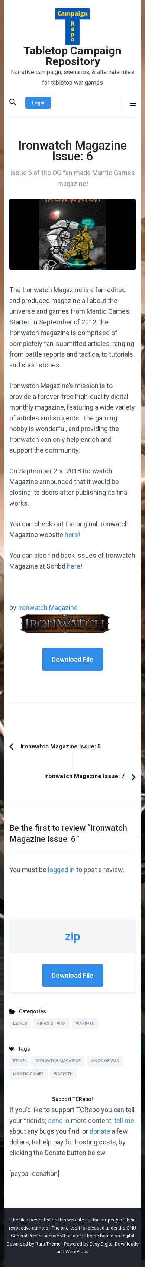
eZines (20, 1023)
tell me (124, 1120)
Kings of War (51, 1023)
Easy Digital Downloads (114, 1244)
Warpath (85, 1023)
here (71, 535)
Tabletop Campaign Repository (72, 56)
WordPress (76, 1251)
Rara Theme (48, 1244)
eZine (19, 1060)
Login (38, 103)
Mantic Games (28, 1073)
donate (100, 1131)
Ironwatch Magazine (48, 607)
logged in (61, 870)
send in (59, 1120)
